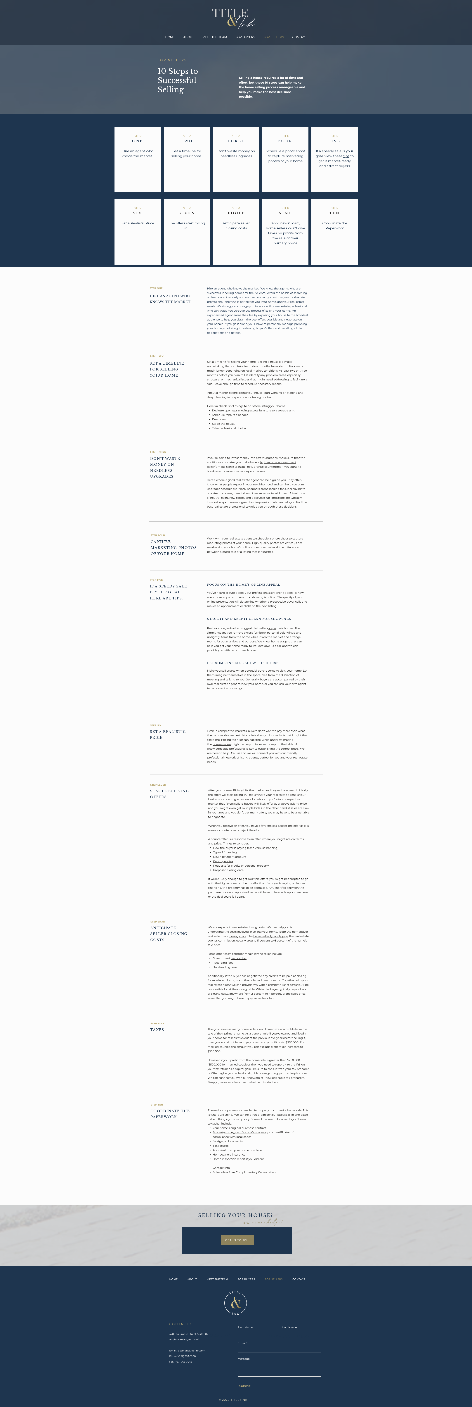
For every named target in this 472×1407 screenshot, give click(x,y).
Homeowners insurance (229, 1154)
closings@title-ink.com (191, 1350)
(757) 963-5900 (187, 1356)
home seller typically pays (270, 936)
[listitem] (137, 159)
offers (180, 223)
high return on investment (278, 462)
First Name (245, 1327)
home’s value (222, 744)
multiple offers (258, 879)
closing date (235, 870)
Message (244, 1358)
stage (272, 628)
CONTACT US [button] (182, 1324)
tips (346, 156)
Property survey (223, 1132)
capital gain (243, 1069)
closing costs (237, 936)
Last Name (289, 1327)
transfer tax (239, 958)
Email (242, 1343)
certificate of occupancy (251, 1132)
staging (292, 392)
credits (235, 865)
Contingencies (223, 861)
